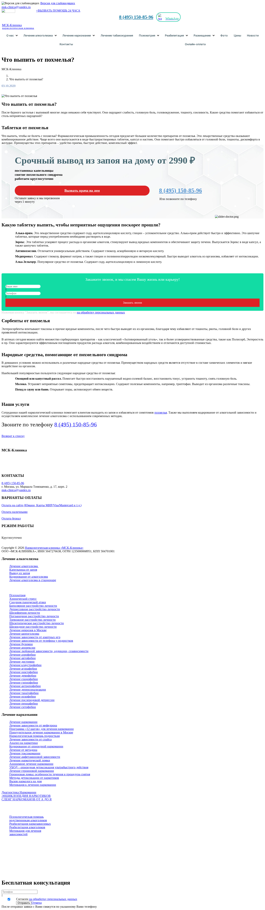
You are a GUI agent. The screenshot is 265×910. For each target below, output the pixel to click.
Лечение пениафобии (23, 703)
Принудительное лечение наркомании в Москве (41, 732)
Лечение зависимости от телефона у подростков (41, 640)
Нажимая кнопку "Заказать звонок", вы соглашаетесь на (63, 312)
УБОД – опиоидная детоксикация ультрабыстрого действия (48, 767)
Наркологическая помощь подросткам (34, 736)
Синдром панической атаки (27, 602)
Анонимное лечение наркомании (31, 763)
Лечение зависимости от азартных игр (34, 637)
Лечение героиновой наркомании (31, 770)
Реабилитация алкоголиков (27, 827)
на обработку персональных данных (101, 312)
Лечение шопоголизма (24, 633)
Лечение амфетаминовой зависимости (34, 756)
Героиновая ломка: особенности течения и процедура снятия (49, 774)
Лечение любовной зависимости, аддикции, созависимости (48, 651)
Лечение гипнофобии (23, 682)
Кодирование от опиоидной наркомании (36, 746)
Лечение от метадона (23, 750)
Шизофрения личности (24, 612)
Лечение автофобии (22, 658)
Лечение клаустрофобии (25, 665)
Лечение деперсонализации (27, 689)
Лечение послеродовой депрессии (32, 700)
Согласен (46, 899)
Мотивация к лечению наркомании (32, 784)
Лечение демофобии (22, 675)
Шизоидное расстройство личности (33, 626)
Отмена (37, 902)
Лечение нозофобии (22, 696)
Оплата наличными (15, 511)
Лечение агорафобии (23, 668)
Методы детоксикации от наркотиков (34, 777)
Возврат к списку (13, 436)
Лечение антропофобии (25, 686)
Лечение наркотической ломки (29, 760)
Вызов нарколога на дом (25, 781)
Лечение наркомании (23, 722)
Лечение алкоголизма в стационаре (32, 580)
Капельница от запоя (23, 569)
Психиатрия (17, 595)
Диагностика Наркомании (19, 792)
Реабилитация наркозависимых (30, 823)
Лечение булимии (21, 644)
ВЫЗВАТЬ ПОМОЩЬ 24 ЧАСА (58, 10)
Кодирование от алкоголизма (28, 576)
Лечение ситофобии (22, 707)
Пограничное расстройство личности (34, 616)
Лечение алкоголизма (24, 566)
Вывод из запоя (19, 573)
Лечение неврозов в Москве (28, 630)
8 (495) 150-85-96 (136, 17)
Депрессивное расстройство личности (34, 609)
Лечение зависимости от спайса (30, 739)
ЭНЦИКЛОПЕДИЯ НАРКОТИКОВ (26, 795)
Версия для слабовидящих (57, 3)
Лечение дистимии (22, 661)
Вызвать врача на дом (82, 190)
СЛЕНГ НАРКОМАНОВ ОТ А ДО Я (27, 799)
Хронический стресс (23, 598)
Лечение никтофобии (23, 672)
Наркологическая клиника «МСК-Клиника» (54, 547)
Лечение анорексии (22, 647)
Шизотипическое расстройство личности (36, 623)
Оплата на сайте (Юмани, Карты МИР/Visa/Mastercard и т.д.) (41, 505)
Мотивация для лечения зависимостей (25, 832)
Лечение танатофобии (24, 693)
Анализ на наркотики (23, 743)
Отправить (24, 902)
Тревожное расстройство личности (32, 619)
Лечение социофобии (23, 679)
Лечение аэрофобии (22, 654)
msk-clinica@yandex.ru (16, 7)
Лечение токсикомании (24, 753)
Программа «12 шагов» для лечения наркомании (41, 729)
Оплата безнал (11, 518)
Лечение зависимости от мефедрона (33, 725)
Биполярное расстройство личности (33, 605)
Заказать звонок (132, 302)
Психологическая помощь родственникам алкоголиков (28, 818)
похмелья (160, 412)
